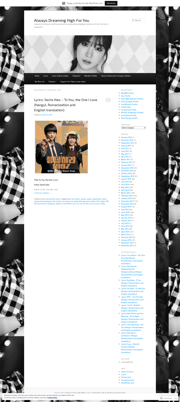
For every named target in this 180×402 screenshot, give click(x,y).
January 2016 (126, 198)
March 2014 (125, 234)
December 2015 (127, 201)
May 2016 (125, 187)
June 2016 (125, 184)
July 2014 (125, 223)
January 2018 (126, 137)
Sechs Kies (42, 203)
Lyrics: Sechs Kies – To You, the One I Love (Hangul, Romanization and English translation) (65, 105)
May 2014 (125, 229)
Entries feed (126, 377)
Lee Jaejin (74, 201)
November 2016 (127, 170)
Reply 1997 (95, 201)
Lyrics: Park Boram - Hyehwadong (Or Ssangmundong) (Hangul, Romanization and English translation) (132, 272)
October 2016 (126, 173)
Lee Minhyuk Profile (129, 104)
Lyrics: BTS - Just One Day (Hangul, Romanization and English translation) (132, 300)
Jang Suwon (96, 199)
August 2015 (126, 206)
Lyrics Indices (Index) (60, 75)
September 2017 (127, 143)
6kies (69, 199)
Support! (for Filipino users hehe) (72, 81)
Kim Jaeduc (57, 201)
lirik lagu (82, 201)
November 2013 (127, 245)
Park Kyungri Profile (129, 118)
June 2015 (125, 212)
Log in (123, 374)
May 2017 (125, 154)
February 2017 (127, 162)
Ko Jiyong (66, 201)
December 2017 (127, 140)
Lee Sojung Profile (128, 115)
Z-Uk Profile (126, 107)
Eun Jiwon (76, 199)
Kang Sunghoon (46, 201)
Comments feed (127, 380)
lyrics (88, 201)
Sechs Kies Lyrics (53, 199)
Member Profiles (90, 75)
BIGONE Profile (127, 93)
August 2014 (126, 220)
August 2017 (126, 145)
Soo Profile (125, 96)
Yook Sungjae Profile (129, 101)
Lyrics (45, 75)
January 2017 (126, 165)
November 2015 (127, 204)
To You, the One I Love (85, 203)
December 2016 (127, 168)
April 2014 (125, 231)
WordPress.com (127, 383)
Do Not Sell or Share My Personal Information (109, 393)
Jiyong (36, 201)
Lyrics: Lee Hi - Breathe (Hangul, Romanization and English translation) (132, 308)
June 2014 (125, 226)
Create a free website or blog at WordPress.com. (73, 393)
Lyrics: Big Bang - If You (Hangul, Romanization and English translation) (132, 283)
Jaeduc (83, 199)
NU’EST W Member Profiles (132, 112)
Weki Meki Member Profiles (132, 98)
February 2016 (127, 195)
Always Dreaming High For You (61, 20)
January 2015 (126, 218)
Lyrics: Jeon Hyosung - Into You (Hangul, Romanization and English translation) (132, 327)
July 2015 (125, 209)
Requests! (76, 75)
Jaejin (89, 199)
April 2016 (125, 190)
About (37, 75)
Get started (111, 3)
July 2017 (125, 148)
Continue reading (42, 192)
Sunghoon (51, 203)
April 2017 (125, 156)
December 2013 (127, 242)
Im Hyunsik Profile (128, 110)
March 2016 (125, 193)
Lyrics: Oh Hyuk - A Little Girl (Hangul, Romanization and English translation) (133, 291)
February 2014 (127, 237)
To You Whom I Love (69, 203)
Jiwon (104, 199)
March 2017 (125, 159)
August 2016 (126, 179)
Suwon (58, 203)
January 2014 (126, 240)
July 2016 (125, 181)
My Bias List (39, 81)
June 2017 (125, 151)
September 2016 (127, 176)
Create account (127, 371)
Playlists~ (52, 81)
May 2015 (125, 215)
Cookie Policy (52, 397)
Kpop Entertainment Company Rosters (116, 75)
